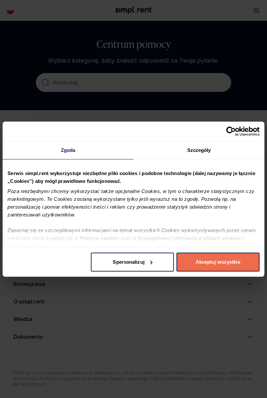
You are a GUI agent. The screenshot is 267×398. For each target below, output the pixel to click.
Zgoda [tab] (68, 150)
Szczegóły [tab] (199, 150)
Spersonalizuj (128, 262)
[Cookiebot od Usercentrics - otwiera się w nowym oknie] (231, 131)
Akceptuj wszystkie (218, 262)
